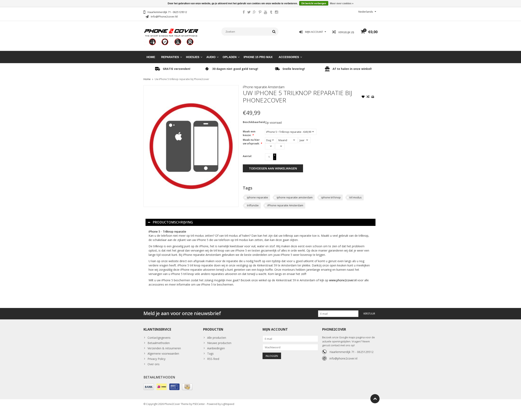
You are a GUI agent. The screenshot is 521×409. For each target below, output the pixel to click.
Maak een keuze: (249, 133)
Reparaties (170, 57)
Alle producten (216, 338)
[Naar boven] (375, 398)
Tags (210, 353)
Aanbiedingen (216, 348)
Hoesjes (192, 57)
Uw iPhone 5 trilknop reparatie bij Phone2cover (182, 79)
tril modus (355, 197)
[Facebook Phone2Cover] (243, 12)
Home (151, 57)
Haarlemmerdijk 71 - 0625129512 (351, 352)
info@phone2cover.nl (343, 358)
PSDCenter (199, 404)
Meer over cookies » (342, 3)
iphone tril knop (331, 197)
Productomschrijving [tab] (173, 222)
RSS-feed (213, 359)
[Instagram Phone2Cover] (276, 12)
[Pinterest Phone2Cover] (260, 12)
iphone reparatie (257, 197)
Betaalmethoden (159, 343)
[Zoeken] (274, 31)
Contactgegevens (159, 338)
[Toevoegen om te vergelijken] (368, 97)
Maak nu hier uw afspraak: (252, 141)
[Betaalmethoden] (148, 387)
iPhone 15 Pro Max (258, 57)
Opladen (229, 57)
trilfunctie (253, 205)
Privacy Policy (156, 359)
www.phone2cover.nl (343, 280)
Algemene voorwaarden (163, 353)
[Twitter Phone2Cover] (249, 12)
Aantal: (247, 156)
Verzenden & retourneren (164, 348)
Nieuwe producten (219, 343)
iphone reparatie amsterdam (295, 197)
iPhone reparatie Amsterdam (264, 87)
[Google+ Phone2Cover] (254, 12)
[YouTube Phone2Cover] (265, 12)
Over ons (154, 364)
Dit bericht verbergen (313, 3)
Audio (211, 57)
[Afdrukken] (373, 97)
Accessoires (289, 57)
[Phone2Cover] (171, 36)
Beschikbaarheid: (253, 122)
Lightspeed (227, 404)
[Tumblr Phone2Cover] (271, 12)
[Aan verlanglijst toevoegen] (363, 97)
